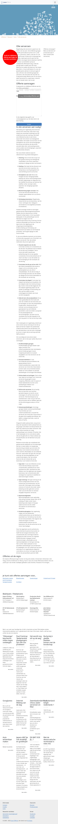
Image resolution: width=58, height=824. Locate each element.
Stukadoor (6, 816)
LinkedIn (32, 817)
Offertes (3, 37)
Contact (5, 805)
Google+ (32, 816)
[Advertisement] (49, 81)
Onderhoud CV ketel (49, 578)
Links (4, 809)
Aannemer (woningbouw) (10, 814)
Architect (18, 582)
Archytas (29, 820)
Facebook (32, 814)
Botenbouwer (20, 578)
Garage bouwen (7, 582)
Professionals (34, 807)
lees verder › (11, 669)
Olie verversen (22, 37)
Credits (5, 807)
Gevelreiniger (34, 578)
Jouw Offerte (14, 820)
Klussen (10, 37)
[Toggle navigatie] (55, 2)
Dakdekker (6, 817)
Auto (15, 37)
